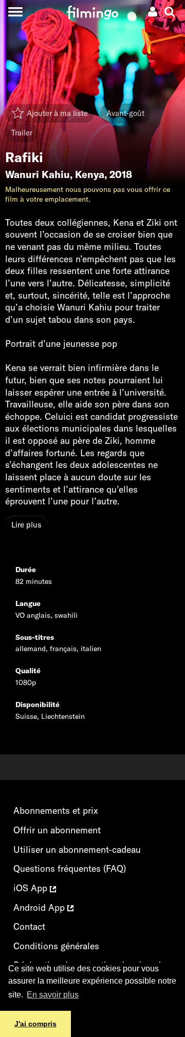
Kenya (89, 174)
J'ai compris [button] (35, 1024)
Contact (29, 926)
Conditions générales (56, 946)
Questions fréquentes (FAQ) (69, 868)
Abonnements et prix (55, 810)
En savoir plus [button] (53, 994)
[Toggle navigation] (15, 11)
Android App (40, 907)
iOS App (31, 888)
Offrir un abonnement (57, 830)
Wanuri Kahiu (37, 174)
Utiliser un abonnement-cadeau (77, 849)
